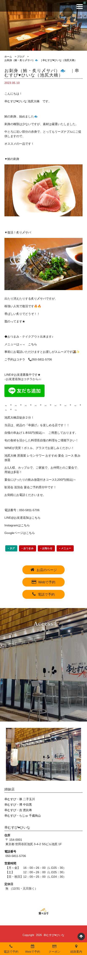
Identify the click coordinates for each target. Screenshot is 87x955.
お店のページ (47, 570)
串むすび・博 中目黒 (18, 804)
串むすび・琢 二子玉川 (19, 799)
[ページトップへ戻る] (81, 936)
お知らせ (47, 548)
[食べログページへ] (43, 911)
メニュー (66, 548)
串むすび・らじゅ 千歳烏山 (22, 815)
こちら (32, 344)
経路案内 (76, 951)
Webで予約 (46, 582)
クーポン (54, 951)
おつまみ (28, 548)
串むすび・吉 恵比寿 (18, 810)
